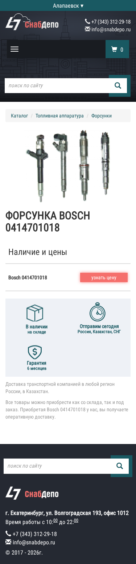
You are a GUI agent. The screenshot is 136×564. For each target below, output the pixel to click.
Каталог (19, 116)
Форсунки (101, 116)
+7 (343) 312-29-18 (110, 22)
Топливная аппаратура (60, 116)
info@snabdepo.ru (110, 29)
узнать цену (103, 277)
